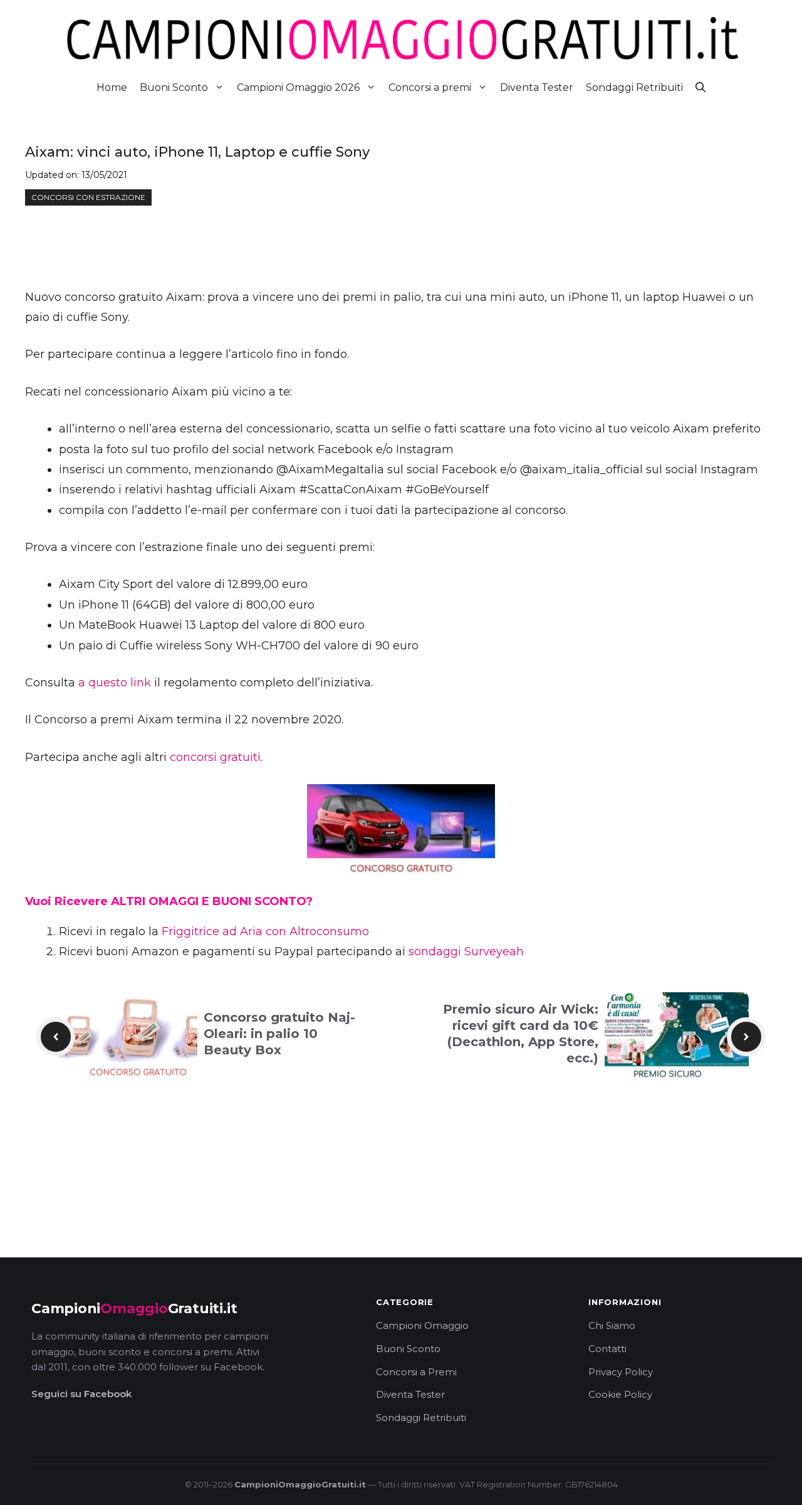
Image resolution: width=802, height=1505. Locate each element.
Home (111, 87)
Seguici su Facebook (81, 1394)
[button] (700, 87)
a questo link (114, 683)
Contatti (607, 1349)
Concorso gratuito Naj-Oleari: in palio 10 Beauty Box (279, 1033)
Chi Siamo (611, 1325)
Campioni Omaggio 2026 (298, 87)
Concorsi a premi (429, 87)
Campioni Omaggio (422, 1325)
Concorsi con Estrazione (88, 197)
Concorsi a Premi (416, 1372)
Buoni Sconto (174, 87)
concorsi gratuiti (215, 757)
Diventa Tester (536, 87)
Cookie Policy (620, 1394)
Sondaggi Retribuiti (634, 87)
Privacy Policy (620, 1372)
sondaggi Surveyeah (466, 951)
